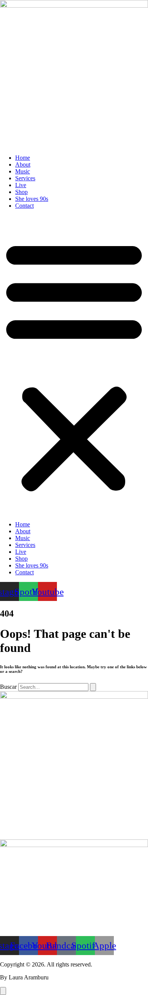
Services (25, 178)
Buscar (8, 686)
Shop (21, 192)
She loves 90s (31, 199)
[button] (74, 365)
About (22, 164)
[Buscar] (93, 687)
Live (20, 185)
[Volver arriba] (3, 991)
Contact (24, 205)
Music (22, 171)
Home (22, 157)
